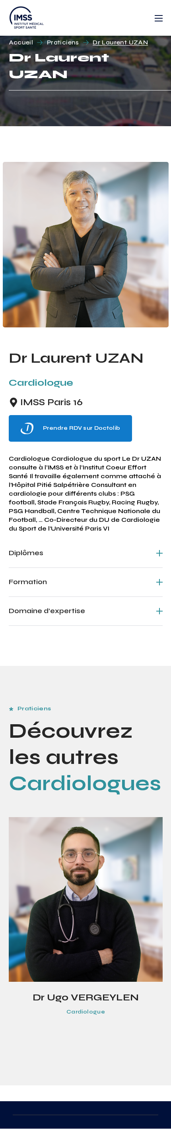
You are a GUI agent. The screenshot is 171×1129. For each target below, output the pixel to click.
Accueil (21, 42)
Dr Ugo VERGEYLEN (86, 997)
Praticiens (63, 42)
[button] (70, 428)
